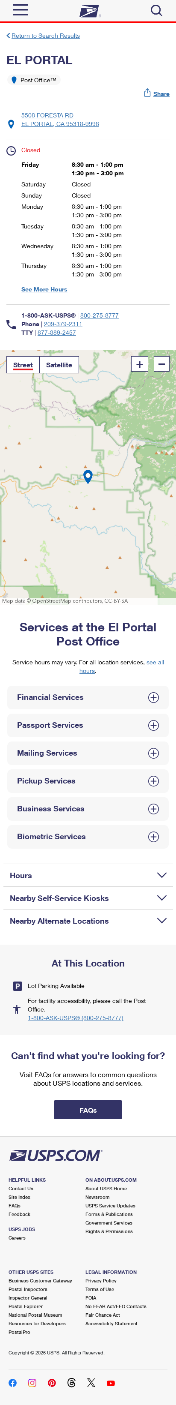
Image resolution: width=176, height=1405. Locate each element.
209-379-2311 (63, 323)
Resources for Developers (37, 1323)
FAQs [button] (88, 1110)
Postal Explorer (26, 1306)
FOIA (90, 1297)
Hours (21, 875)
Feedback (19, 1214)
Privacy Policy (101, 1280)
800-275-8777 (99, 315)
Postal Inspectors (28, 1289)
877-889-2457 (57, 332)
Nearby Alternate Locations (59, 920)
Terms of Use (99, 1289)
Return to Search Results (46, 35)
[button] (157, 93)
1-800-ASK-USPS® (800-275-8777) (75, 1017)
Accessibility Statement (111, 1323)
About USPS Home (106, 1188)
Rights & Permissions (109, 1231)
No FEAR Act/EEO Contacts (116, 1306)
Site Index (19, 1197)
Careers (17, 1237)
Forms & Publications (109, 1214)
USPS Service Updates (110, 1205)
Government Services (108, 1222)
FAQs (15, 1205)
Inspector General (28, 1297)
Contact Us (21, 1188)
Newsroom (97, 1197)
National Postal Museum (35, 1315)
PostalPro (19, 1332)
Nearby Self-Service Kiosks (59, 898)
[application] (88, 477)
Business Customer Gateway (40, 1280)
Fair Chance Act (102, 1315)
